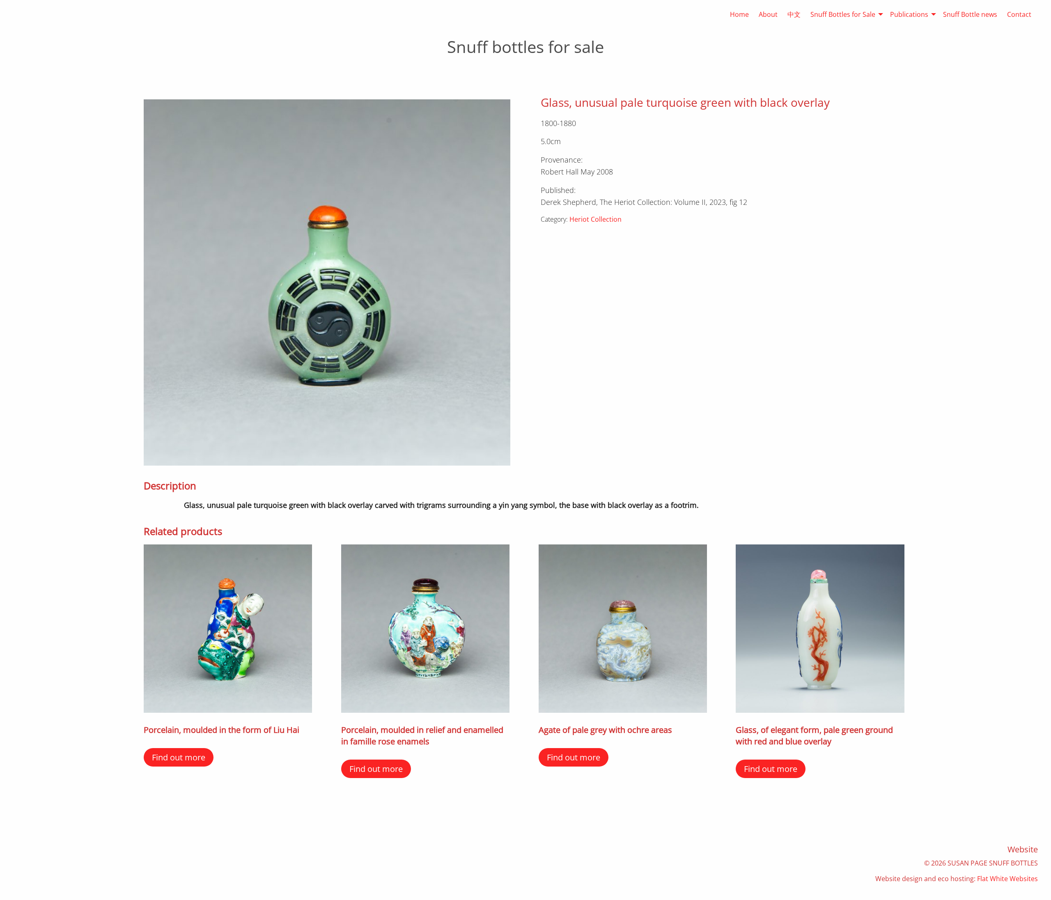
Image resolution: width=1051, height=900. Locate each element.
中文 (794, 14)
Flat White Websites (1007, 878)
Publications (909, 14)
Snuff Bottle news (970, 14)
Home (739, 14)
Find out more (178, 757)
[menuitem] (734, 14)
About (768, 14)
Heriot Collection (595, 219)
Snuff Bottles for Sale (842, 14)
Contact (1019, 14)
